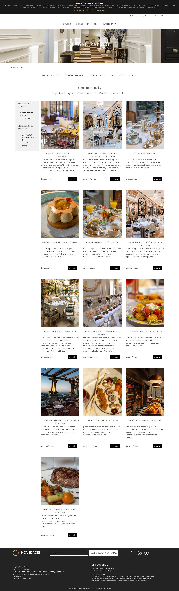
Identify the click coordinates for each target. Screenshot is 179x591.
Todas (24, 146)
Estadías (67, 24)
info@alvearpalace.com (22, 579)
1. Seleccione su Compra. (50, 75)
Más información (96, 11)
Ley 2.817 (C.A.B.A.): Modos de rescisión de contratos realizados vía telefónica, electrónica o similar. (121, 578)
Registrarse (145, 16)
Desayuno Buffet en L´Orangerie (102, 242)
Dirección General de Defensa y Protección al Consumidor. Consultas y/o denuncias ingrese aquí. (122, 576)
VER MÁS (72, 179)
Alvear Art (26, 115)
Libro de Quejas (111, 580)
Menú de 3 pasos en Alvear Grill (145, 420)
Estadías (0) (27, 135)
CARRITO (109, 24)
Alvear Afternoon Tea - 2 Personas (60, 242)
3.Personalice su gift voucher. (102, 75)
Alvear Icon (26, 118)
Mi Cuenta (134, 16)
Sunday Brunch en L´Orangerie (60, 331)
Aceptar (79, 10)
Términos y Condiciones (99, 574)
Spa (95, 24)
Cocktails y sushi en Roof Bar (102, 420)
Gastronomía (82, 24)
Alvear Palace (28, 112)
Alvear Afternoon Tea (145, 153)
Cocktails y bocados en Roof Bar (145, 331)
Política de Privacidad (98, 580)
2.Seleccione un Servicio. (75, 75)
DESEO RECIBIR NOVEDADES (104, 552)
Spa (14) (25, 143)
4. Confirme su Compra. (128, 75)
